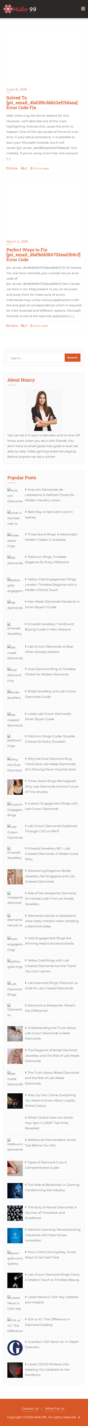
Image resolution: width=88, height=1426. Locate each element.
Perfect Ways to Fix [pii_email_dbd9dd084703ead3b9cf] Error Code (43, 254)
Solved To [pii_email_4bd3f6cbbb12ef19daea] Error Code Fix (42, 102)
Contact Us (30, 1408)
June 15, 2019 (16, 89)
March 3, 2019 (17, 241)
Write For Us (54, 1408)
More (13, 168)
